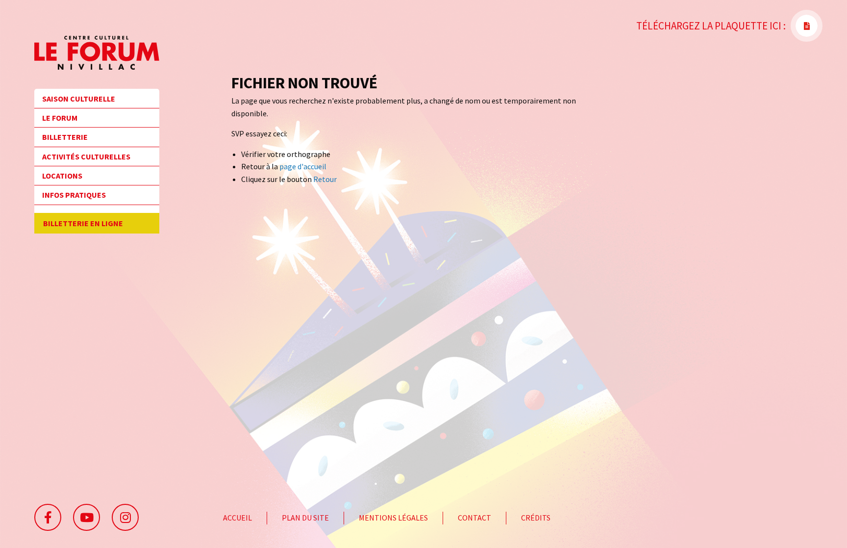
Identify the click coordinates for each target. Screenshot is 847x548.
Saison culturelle (78, 99)
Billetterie (65, 137)
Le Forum (59, 118)
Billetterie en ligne (83, 223)
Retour (325, 179)
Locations (62, 176)
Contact (474, 517)
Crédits (535, 517)
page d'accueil (302, 166)
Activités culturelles (86, 156)
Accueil (237, 517)
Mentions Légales (393, 517)
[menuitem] (96, 101)
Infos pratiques (74, 195)
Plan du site (305, 517)
